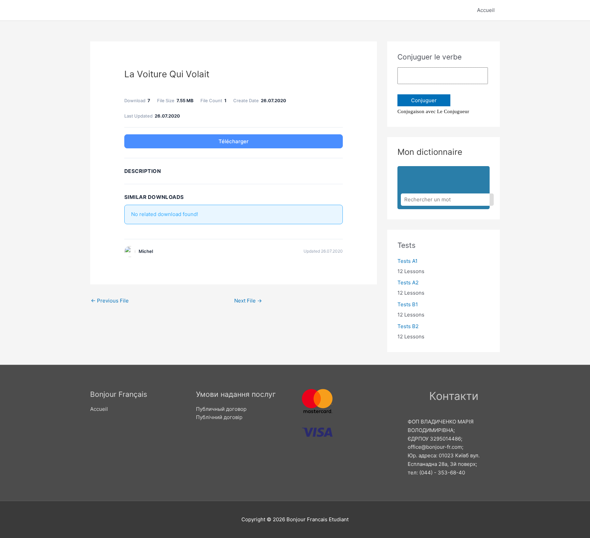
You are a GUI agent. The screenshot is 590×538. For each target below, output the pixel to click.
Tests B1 (407, 304)
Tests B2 (408, 326)
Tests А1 (407, 261)
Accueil (486, 10)
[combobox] (445, 199)
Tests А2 (408, 282)
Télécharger (234, 141)
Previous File (110, 300)
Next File (248, 300)
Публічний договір (219, 417)
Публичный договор (221, 409)
